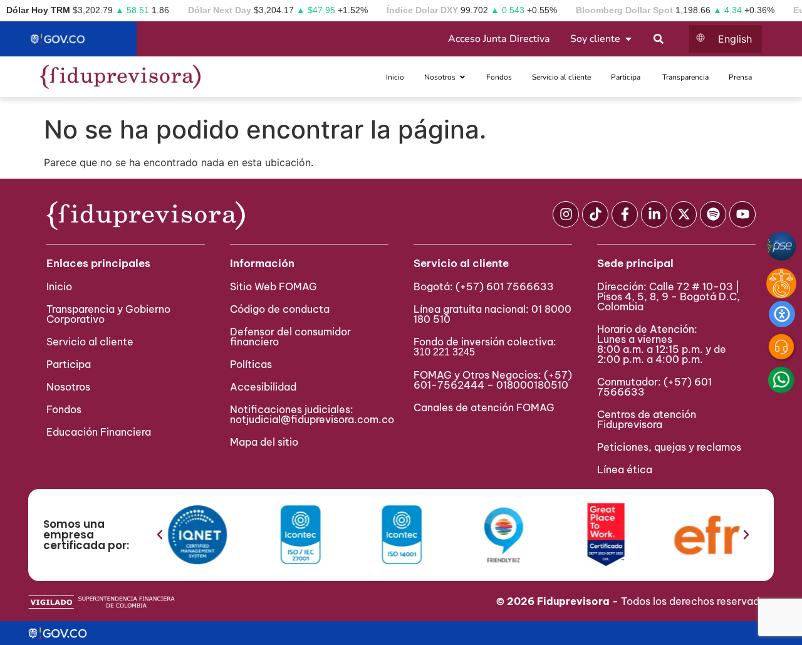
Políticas (251, 364)
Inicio (59, 286)
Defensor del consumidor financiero (290, 336)
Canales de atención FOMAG (487, 407)
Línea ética (624, 469)
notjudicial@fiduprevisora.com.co (312, 419)
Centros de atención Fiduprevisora (646, 419)
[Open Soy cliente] (628, 38)
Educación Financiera (98, 432)
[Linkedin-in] (654, 214)
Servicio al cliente (89, 341)
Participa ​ (69, 364)
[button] (160, 534)
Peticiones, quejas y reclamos (669, 447)
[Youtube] (742, 214)
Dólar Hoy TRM (38, 10)
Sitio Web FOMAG (273, 286)
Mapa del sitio (264, 442)
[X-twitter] (683, 214)
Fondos (63, 409)
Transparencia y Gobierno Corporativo (108, 314)
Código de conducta (280, 309)
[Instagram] (566, 214)
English (735, 39)
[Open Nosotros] (462, 77)
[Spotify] (713, 214)
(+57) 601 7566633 (505, 286)
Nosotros (68, 386)
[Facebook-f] (625, 214)
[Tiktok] (595, 214)
